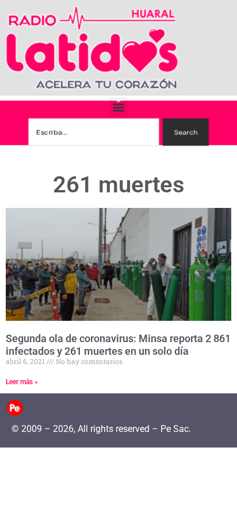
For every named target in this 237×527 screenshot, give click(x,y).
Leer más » (22, 382)
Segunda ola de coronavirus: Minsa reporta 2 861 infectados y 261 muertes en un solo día (118, 344)
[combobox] (93, 132)
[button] (118, 106)
